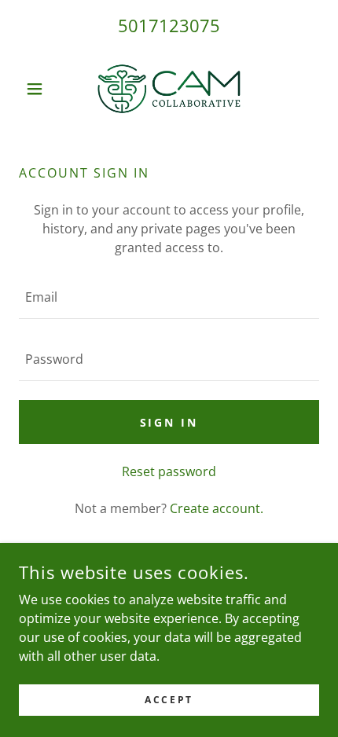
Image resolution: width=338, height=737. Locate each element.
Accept (169, 699)
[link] (168, 88)
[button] (41, 88)
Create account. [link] (216, 508)
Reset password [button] (169, 471)
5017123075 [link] (169, 25)
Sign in (169, 422)
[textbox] (169, 297)
